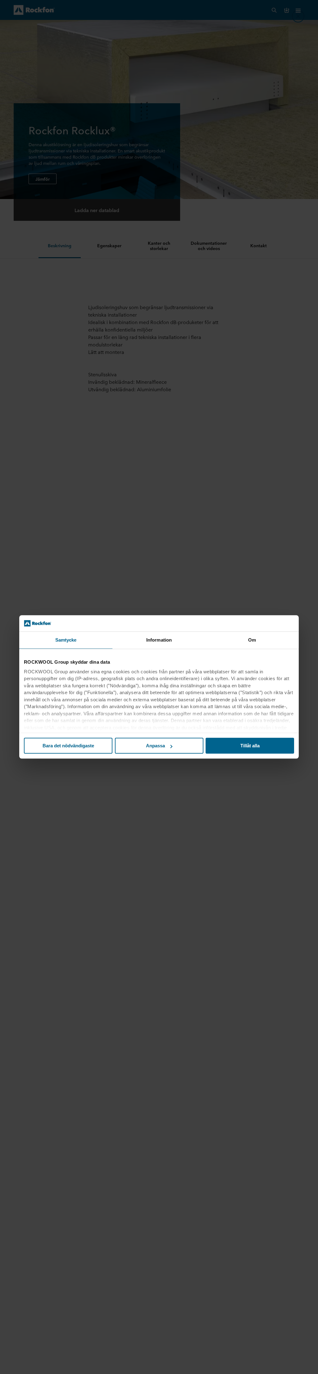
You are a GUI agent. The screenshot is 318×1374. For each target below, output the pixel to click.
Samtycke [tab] (66, 640)
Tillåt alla (250, 746)
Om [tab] (252, 640)
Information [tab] (159, 640)
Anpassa (155, 746)
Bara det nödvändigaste (68, 746)
